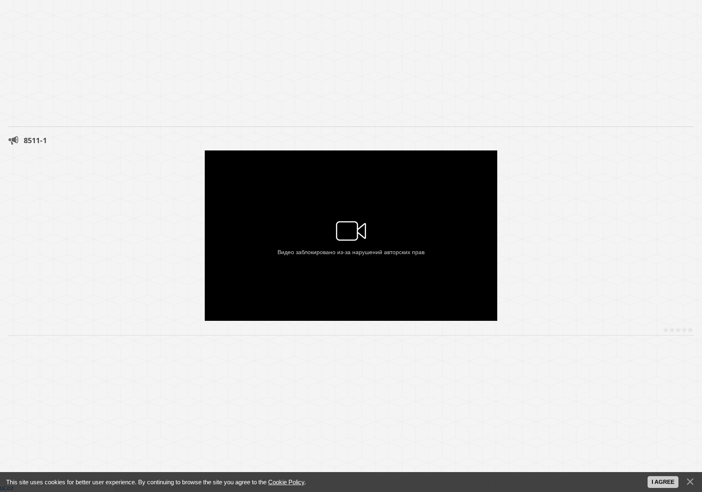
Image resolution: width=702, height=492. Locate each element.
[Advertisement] (244, 57)
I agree (663, 482)
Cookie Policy (286, 482)
